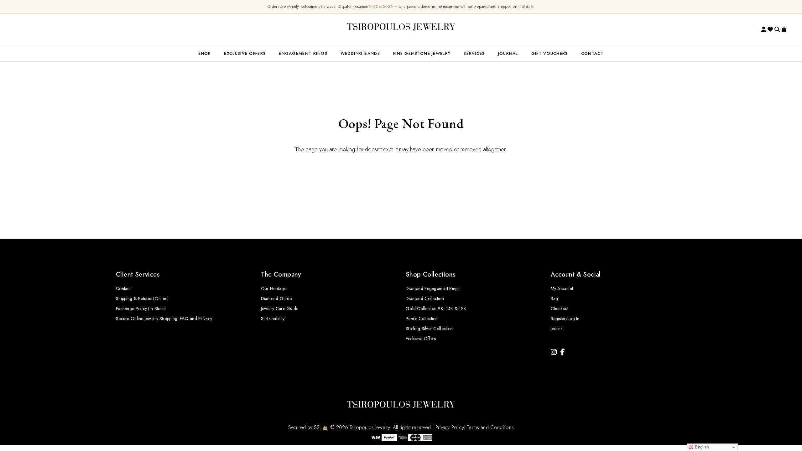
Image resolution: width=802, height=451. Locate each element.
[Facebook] (562, 352)
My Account (562, 288)
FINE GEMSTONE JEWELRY (421, 53)
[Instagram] (554, 352)
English (701, 447)
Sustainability (273, 318)
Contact (123, 288)
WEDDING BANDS (360, 53)
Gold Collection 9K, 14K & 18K (436, 308)
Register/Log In (565, 318)
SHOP (204, 53)
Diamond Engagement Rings (433, 288)
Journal (508, 53)
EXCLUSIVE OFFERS (245, 53)
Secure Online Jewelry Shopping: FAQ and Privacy (164, 318)
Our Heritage (273, 288)
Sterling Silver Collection (429, 328)
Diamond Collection (425, 298)
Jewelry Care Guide (280, 308)
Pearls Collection (422, 318)
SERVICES (474, 53)
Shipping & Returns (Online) (142, 298)
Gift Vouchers (549, 53)
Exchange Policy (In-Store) (141, 308)
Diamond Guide (276, 298)
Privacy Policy (449, 427)
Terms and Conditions (490, 427)
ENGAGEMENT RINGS (303, 53)
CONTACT (592, 53)
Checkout (560, 308)
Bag (554, 298)
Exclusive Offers (421, 338)
